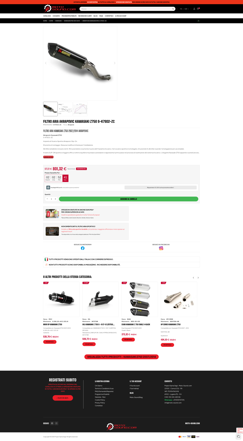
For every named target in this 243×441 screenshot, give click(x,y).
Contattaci (99, 406)
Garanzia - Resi (100, 397)
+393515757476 (178, 400)
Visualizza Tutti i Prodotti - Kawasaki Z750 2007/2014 (121, 356)
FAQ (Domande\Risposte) (104, 391)
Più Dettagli (50, 342)
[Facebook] (52, 423)
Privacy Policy (100, 403)
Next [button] (198, 277)
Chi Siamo (98, 386)
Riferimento (47, 125)
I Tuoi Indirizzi (134, 388)
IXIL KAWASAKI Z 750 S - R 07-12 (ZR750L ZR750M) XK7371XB (97, 324)
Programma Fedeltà (102, 394)
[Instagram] (56, 423)
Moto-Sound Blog (136, 397)
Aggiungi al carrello (128, 199)
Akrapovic (71, 125)
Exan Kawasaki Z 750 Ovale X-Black (136, 324)
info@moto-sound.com (173, 403)
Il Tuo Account (135, 386)
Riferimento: (47, 321)
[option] (61, 314)
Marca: (65, 125)
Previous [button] (193, 277)
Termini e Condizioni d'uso (104, 388)
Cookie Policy (100, 400)
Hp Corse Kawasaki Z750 (171, 324)
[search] (173, 9)
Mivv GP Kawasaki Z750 (52, 324)
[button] (63, 398)
